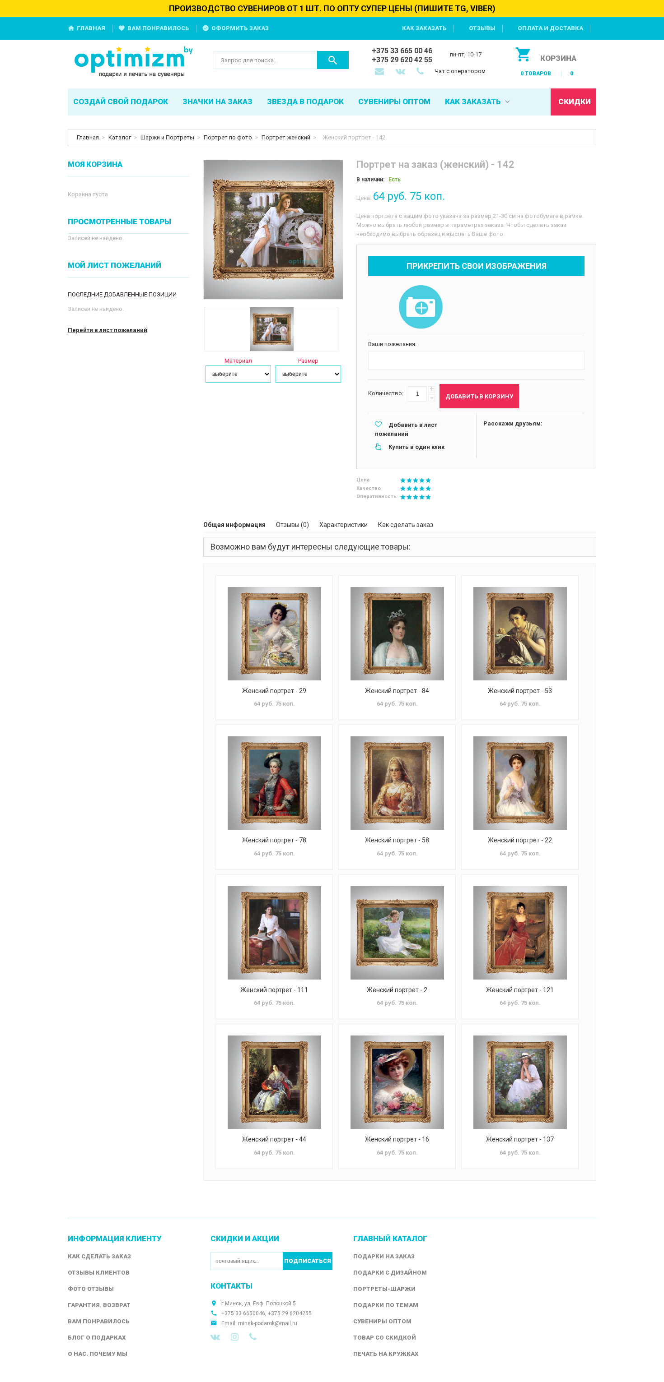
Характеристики (343, 524)
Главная (91, 28)
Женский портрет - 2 (397, 990)
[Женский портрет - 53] (520, 633)
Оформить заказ (240, 28)
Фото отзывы (91, 1288)
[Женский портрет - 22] (520, 783)
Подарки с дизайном (390, 1272)
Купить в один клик (416, 447)
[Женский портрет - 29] (274, 633)
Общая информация (234, 524)
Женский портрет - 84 (397, 690)
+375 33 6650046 (243, 1313)
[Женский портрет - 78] (274, 783)
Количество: (385, 393)
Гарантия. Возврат (99, 1305)
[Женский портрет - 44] (274, 1082)
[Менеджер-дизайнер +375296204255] (421, 72)
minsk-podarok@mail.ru (267, 1323)
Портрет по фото (228, 137)
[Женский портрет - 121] (520, 933)
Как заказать (424, 28)
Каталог (119, 137)
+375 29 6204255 (290, 1313)
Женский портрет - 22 (520, 840)
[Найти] (333, 60)
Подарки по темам (385, 1305)
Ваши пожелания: (392, 344)
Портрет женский (286, 137)
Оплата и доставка (550, 28)
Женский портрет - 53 (520, 690)
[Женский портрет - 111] (274, 933)
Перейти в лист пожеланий (107, 330)
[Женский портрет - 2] (397, 933)
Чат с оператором (460, 71)
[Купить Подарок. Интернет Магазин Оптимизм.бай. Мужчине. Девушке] (134, 62)
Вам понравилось (158, 28)
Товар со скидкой (384, 1337)
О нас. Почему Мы (97, 1353)
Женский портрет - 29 (274, 690)
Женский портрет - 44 (274, 1139)
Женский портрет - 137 (520, 1139)
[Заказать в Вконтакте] (401, 72)
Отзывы (482, 28)
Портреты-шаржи (384, 1288)
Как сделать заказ (405, 524)
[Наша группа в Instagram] (234, 1336)
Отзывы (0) (292, 524)
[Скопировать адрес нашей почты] (380, 72)
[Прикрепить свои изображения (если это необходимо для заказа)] (420, 307)
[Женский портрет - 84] (397, 633)
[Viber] (253, 1336)
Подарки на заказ (384, 1256)
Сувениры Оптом (382, 1321)
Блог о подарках (97, 1337)
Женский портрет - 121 (520, 990)
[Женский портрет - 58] (397, 783)
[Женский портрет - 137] (520, 1082)
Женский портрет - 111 (274, 990)
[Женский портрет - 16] (397, 1082)
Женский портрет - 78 (274, 840)
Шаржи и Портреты (167, 137)
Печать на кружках (385, 1353)
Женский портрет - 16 (397, 1139)
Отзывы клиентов (99, 1272)
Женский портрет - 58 (397, 840)
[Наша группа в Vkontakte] (215, 1336)
